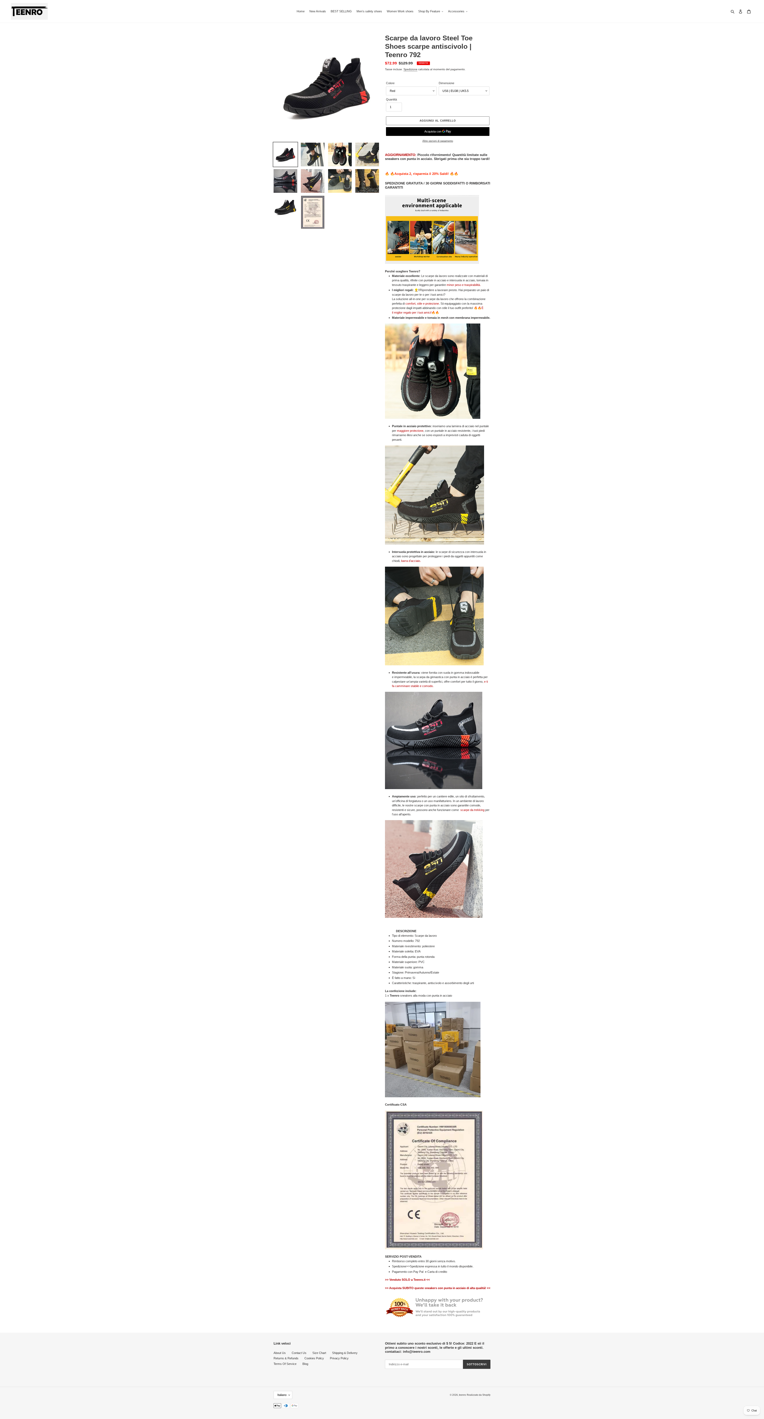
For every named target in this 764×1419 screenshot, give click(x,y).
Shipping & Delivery (345, 1353)
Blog (305, 1363)
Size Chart (319, 1353)
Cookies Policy (314, 1358)
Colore (390, 83)
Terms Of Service (285, 1363)
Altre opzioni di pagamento (437, 140)
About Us (280, 1353)
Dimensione (446, 83)
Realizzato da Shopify (478, 1395)
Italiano (281, 1395)
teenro (462, 1395)
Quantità (391, 99)
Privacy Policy (339, 1358)
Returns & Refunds (286, 1358)
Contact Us (299, 1353)
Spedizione (410, 69)
